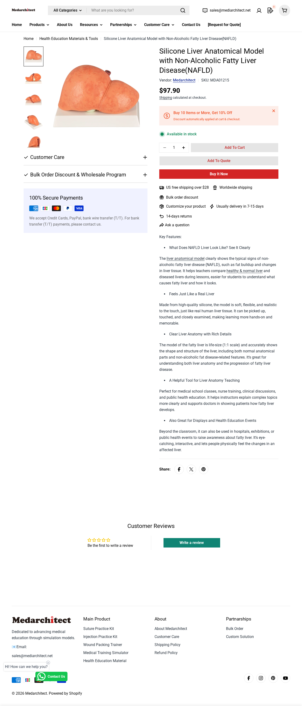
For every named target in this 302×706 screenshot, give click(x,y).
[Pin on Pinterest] (203, 469)
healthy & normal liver (244, 271)
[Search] (183, 10)
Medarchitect (184, 80)
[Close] (273, 110)
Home (29, 38)
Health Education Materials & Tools (68, 38)
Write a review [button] (192, 542)
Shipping (165, 98)
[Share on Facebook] (179, 469)
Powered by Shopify (65, 693)
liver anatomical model (186, 258)
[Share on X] (191, 469)
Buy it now (219, 174)
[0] (270, 10)
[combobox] (118, 10)
